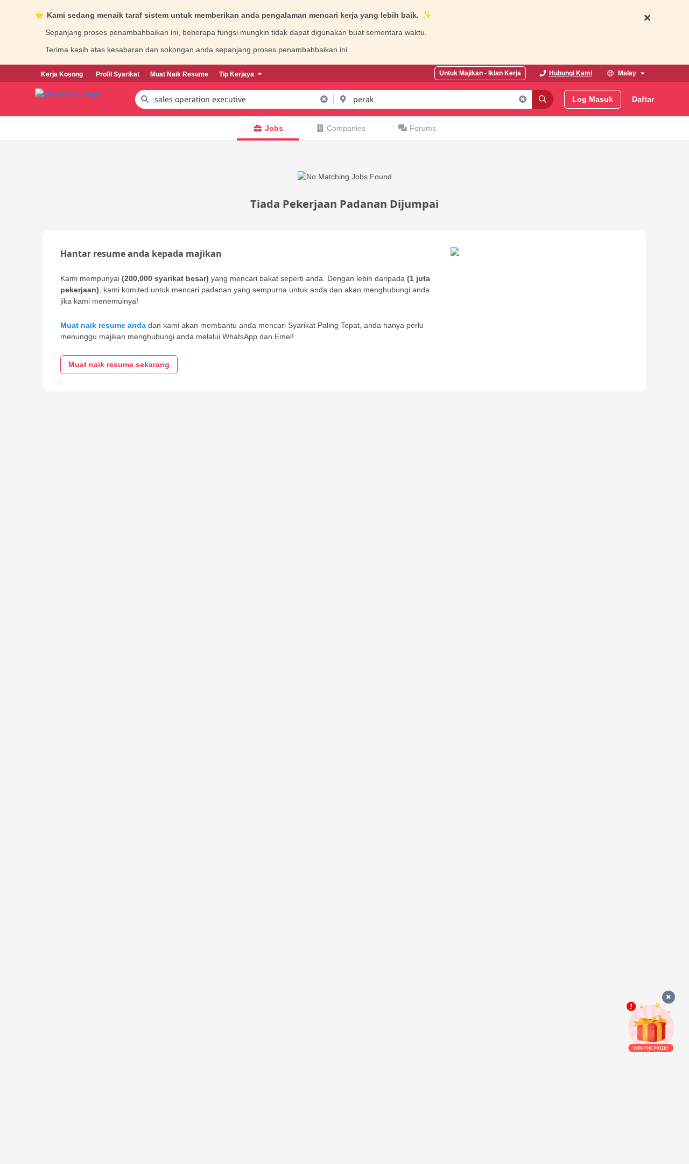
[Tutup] (668, 997)
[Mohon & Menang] (650, 1027)
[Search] (542, 99)
